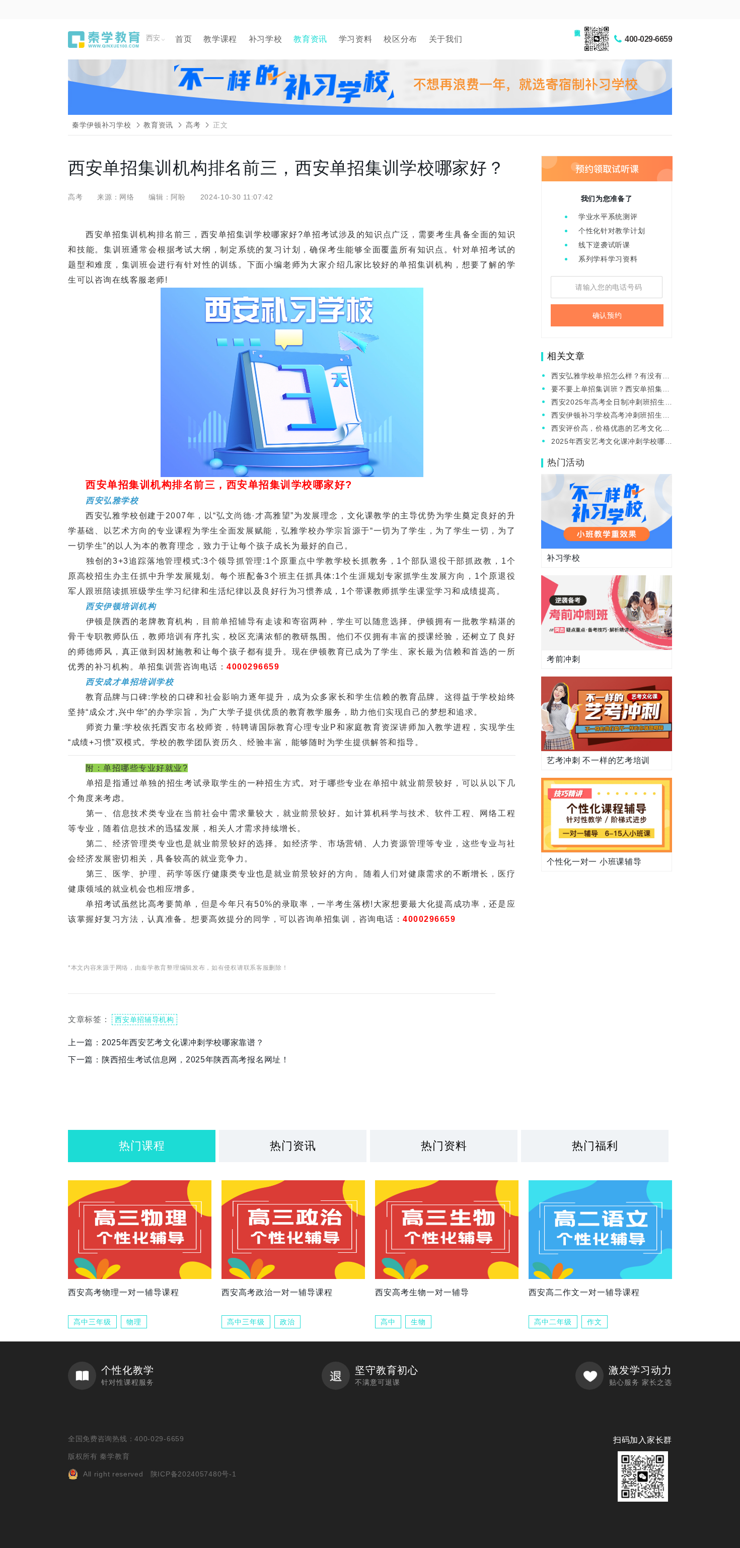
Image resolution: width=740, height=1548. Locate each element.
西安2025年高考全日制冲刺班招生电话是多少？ (608, 403)
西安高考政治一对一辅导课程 (277, 1292)
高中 (388, 1322)
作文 (594, 1322)
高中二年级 (553, 1322)
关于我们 (446, 39)
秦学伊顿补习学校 (101, 125)
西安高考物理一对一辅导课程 (123, 1292)
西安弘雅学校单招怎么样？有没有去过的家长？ (610, 376)
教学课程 (220, 39)
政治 (287, 1322)
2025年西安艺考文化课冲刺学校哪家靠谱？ (608, 442)
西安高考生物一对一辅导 (422, 1292)
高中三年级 (92, 1322)
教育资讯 (310, 39)
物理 (133, 1322)
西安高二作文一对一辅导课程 (584, 1292)
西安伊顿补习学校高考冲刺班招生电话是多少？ (610, 416)
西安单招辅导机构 (144, 1020)
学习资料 (356, 39)
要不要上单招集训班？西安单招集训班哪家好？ (610, 389)
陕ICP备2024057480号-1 (194, 1474)
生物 (418, 1322)
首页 (183, 39)
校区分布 (400, 39)
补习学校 (265, 39)
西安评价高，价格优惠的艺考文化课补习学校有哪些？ (610, 429)
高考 (193, 125)
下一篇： (178, 1059)
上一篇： (166, 1042)
